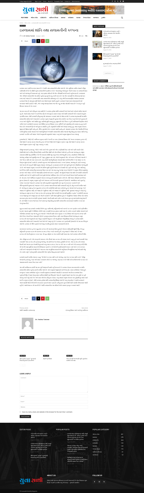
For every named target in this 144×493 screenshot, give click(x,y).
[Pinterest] (43, 41)
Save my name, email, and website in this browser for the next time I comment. (47, 412)
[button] (122, 17)
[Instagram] (115, 1)
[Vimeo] (120, 1)
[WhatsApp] (47, 41)
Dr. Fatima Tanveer (29, 36)
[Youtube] (123, 1)
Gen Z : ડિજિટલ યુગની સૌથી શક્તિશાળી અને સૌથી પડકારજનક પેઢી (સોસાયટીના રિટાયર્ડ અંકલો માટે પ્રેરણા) (108, 88)
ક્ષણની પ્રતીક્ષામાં (47, 358)
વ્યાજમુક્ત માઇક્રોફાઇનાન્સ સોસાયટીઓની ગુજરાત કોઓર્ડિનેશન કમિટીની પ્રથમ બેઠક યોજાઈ (77, 459)
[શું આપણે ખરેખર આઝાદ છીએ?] (97, 66)
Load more (108, 73)
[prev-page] (21, 365)
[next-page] (24, 365)
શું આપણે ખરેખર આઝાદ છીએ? (112, 63)
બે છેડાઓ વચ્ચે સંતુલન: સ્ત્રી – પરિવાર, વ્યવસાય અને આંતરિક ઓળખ (111, 33)
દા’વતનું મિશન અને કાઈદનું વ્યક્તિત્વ (77, 310)
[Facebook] (112, 1)
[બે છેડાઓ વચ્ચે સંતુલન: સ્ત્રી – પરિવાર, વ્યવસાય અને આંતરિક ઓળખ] (97, 33)
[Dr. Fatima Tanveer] (21, 36)
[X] (118, 1)
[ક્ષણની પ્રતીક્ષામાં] (54, 349)
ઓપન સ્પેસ (27, 23)
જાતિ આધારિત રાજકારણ (27, 310)
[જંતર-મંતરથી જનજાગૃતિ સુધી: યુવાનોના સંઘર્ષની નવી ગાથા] (77, 349)
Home (21, 23)
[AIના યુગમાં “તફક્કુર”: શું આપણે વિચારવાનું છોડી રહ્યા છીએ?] (30, 349)
